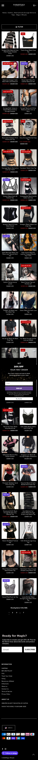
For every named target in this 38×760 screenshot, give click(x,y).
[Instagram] (5, 749)
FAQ (3, 673)
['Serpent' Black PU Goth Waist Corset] (10, 214)
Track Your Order (7, 676)
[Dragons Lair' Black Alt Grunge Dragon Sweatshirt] (28, 444)
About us (4, 686)
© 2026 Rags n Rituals (8, 758)
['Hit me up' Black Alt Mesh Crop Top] (10, 328)
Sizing (3, 678)
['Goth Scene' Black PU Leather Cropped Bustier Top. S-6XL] (28, 242)
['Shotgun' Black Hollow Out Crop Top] (28, 214)
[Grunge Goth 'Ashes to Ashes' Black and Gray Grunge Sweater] (10, 97)
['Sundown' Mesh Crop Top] (28, 157)
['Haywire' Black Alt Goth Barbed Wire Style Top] (28, 472)
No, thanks (19, 399)
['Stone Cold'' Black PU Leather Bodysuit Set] (28, 69)
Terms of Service (7, 691)
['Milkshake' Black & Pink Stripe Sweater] (10, 444)
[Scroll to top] (33, 754)
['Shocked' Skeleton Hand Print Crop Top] (10, 472)
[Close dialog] (35, 359)
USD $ (10, 728)
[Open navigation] (5, 5)
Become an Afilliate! (8, 681)
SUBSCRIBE (30, 649)
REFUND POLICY (7, 671)
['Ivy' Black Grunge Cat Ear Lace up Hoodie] (28, 328)
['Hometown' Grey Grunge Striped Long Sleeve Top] (28, 558)
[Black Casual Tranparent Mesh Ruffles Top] (10, 558)
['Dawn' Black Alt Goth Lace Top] (28, 300)
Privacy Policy (6, 694)
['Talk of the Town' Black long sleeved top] (10, 416)
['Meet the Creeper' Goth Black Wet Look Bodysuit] (10, 69)
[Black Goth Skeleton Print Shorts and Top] (10, 127)
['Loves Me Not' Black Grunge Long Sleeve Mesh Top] (28, 586)
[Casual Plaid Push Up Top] (10, 586)
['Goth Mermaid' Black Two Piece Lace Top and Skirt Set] (10, 242)
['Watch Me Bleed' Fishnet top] (10, 530)
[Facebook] (2, 749)
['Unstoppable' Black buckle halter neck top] (28, 185)
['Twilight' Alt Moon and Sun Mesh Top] (10, 300)
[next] (27, 612)
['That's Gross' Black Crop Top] (28, 39)
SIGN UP (19, 388)
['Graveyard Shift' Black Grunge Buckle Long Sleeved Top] (10, 500)
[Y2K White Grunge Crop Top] (28, 530)
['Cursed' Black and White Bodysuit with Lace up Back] (28, 97)
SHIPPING (5, 668)
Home (4, 12)
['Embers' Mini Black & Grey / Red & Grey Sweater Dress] (10, 39)
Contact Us (5, 689)
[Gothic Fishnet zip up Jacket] (10, 271)
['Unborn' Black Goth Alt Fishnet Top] (10, 185)
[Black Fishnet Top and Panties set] (28, 271)
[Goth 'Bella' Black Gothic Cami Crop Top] (28, 416)
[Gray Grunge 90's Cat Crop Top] (28, 127)
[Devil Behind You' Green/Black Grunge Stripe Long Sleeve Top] (28, 500)
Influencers (5, 684)
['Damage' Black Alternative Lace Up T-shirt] (10, 157)
